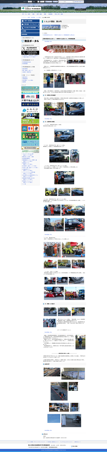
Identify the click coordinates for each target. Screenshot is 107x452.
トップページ (24, 17)
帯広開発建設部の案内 (53, 447)
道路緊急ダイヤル (27, 163)
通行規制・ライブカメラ (31, 25)
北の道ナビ (30, 167)
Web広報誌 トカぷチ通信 (36, 17)
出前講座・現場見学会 (26, 72)
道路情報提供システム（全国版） (29, 160)
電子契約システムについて (27, 182)
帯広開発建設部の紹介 (26, 62)
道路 (33, 14)
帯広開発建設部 (31, 9)
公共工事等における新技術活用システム (30, 176)
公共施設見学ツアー (27, 170)
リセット (42, 1)
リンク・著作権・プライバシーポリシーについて (36, 441)
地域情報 (50, 14)
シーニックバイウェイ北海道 (28, 173)
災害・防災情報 (28, 20)
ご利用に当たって (77, 441)
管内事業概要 (25, 63)
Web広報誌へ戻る (48, 41)
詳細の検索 (77, 1)
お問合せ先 (72, 34)
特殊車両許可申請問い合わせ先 (28, 179)
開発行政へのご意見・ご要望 (28, 156)
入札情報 (24, 31)
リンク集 (55, 1)
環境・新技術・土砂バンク (27, 70)
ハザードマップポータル (27, 154)
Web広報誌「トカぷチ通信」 (28, 80)
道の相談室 (29, 165)
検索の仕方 (81, 1)
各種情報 (24, 81)
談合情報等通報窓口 (26, 158)
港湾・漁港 (39, 14)
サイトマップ (49, 1)
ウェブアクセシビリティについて (66, 441)
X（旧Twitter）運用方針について (53, 441)
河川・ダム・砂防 (26, 14)
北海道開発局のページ (81, 9)
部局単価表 (24, 34)
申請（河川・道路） (59, 14)
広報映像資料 (25, 78)
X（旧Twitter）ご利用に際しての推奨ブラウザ (30, 56)
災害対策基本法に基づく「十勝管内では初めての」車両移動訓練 (56, 34)
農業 (45, 14)
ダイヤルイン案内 (44, 447)
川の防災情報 (31, 28)
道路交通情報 (25, 68)
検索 (73, 2)
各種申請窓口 (25, 77)
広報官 (29, 17)
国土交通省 (74, 446)
